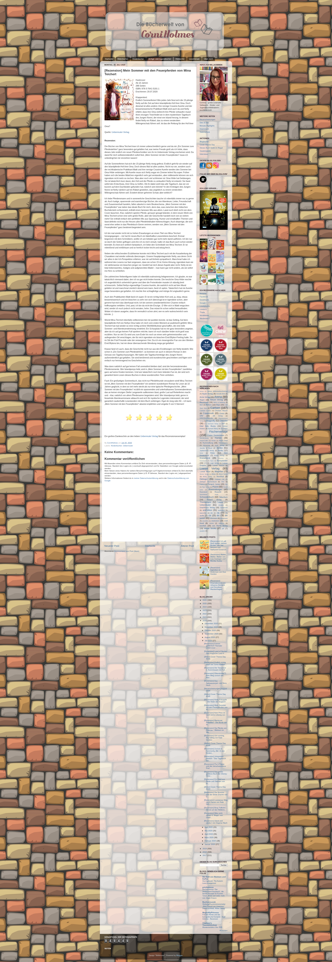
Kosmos (221, 458)
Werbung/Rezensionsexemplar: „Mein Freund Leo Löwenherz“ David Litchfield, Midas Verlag (214, 906)
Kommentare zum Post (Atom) (126, 551)
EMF (223, 424)
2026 (205, 600)
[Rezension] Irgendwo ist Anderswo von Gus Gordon (218, 571)
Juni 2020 (209, 827)
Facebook (204, 297)
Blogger (179, 955)
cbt (209, 515)
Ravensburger (215, 489)
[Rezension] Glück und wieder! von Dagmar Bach (215, 822)
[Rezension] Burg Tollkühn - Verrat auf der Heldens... (215, 809)
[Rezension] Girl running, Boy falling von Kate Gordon (214, 738)
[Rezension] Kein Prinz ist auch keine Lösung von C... (214, 715)
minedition (205, 521)
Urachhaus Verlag (207, 508)
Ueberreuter (128, 446)
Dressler (224, 421)
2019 (205, 849)
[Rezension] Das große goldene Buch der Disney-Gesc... (215, 774)
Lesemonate (194, 59)
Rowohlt (218, 492)
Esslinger (224, 429)
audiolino (221, 510)
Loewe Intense (218, 465)
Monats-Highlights (207, 126)
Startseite (109, 59)
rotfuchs (221, 523)
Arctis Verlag (205, 397)
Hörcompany (223, 443)
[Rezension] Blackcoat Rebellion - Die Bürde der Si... (215, 722)
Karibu (220, 451)
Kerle (201, 453)
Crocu (221, 413)
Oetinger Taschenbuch (208, 482)
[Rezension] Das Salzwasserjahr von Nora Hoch (215, 683)
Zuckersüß (224, 508)
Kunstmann (203, 461)
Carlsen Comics (205, 411)
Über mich (208, 59)
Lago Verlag (214, 463)
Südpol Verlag (214, 500)
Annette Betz (220, 394)
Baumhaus (204, 402)
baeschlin (203, 513)
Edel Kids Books (208, 426)
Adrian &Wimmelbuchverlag (217, 391)
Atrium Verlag (216, 400)
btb (211, 513)
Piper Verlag (206, 487)
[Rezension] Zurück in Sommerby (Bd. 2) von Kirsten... (214, 751)
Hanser (218, 438)
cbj (218, 513)
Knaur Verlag (219, 455)
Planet (215, 487)
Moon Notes (223, 474)
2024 (205, 607)
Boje (218, 405)
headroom (224, 518)
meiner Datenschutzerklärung (146, 478)
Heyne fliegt (223, 441)
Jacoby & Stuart (206, 448)
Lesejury (203, 309)
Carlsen (215, 407)
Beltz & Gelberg (219, 402)
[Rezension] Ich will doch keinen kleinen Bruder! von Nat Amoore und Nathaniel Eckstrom (218, 545)
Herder (213, 440)
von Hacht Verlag (220, 526)
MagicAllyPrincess (210, 913)
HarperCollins (204, 440)
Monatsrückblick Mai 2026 (212, 927)
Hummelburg (208, 443)
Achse (202, 391)
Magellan (219, 471)
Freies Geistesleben (215, 435)
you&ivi (202, 531)
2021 (205, 617)
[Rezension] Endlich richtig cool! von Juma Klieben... (215, 663)
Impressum (204, 129)
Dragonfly (210, 421)
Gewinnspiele (205, 151)
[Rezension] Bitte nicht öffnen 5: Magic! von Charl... (213, 815)
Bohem (209, 405)
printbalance (208, 887)
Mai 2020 (209, 831)
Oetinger (204, 479)
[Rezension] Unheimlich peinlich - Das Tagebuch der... (215, 758)
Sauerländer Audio (209, 494)
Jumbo (219, 448)
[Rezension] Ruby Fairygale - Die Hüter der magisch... (215, 701)
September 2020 (212, 634)
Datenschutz (205, 132)
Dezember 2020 (211, 624)
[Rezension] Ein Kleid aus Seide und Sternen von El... (214, 781)
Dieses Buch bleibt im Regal (211, 148)
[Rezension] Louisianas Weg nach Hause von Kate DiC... (215, 802)
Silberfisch (223, 497)
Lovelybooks (205, 306)
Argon (202, 400)
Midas (214, 474)
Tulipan (220, 502)
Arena (218, 396)
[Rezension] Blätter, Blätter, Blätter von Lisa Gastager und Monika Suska (218, 558)
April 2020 (209, 834)
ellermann (213, 518)
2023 (205, 610)
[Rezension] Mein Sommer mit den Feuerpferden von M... (215, 707)
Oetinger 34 (219, 479)
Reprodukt (203, 492)
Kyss (212, 461)
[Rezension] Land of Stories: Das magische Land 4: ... (215, 652)
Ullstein (221, 505)
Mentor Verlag (204, 474)
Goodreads (204, 300)
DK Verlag (218, 416)
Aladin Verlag (207, 394)
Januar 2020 (210, 844)
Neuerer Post (111, 546)
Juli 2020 (209, 641)
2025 (205, 604)
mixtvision (215, 521)
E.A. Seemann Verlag (211, 423)
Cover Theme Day (207, 145)
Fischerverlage (218, 431)
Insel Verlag (219, 445)
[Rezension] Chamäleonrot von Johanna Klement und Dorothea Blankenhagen (218, 585)
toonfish (203, 526)
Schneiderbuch (207, 497)
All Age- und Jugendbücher (159, 59)
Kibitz (212, 453)
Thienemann (205, 502)
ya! (223, 528)
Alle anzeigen (223, 930)
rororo (211, 523)
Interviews (204, 154)
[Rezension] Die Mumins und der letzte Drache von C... (215, 794)
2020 (205, 621)
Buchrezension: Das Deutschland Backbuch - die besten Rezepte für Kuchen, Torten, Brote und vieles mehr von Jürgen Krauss (213, 893)
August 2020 (210, 637)
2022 (205, 614)
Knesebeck (205, 458)
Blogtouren (204, 142)
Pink (226, 484)
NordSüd (220, 476)
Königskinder (222, 461)
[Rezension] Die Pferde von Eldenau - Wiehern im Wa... (215, 730)
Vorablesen (204, 315)
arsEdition (207, 510)
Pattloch (202, 484)
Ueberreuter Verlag (120, 132)
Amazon (203, 294)
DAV (201, 416)
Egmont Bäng (213, 429)
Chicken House (221, 411)
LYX (205, 463)
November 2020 (211, 627)
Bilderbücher (122, 59)
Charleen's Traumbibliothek (209, 924)
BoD (201, 405)
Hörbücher (180, 59)
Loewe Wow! (205, 472)
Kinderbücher (138, 59)
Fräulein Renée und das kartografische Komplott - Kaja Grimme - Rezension (213, 917)
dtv (218, 515)
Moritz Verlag (207, 476)
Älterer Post (187, 546)
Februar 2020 (210, 841)
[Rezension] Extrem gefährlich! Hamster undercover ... (213, 646)
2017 (205, 855)
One (222, 482)
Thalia (202, 312)
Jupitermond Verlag (207, 451)
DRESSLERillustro (206, 418)
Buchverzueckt (209, 902)
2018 (205, 852)
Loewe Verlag (209, 468)
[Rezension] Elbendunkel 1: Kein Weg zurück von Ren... (215, 675)
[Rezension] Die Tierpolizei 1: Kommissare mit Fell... (215, 669)
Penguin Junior (214, 484)
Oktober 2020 (210, 630)
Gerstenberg (204, 438)
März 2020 (209, 837)
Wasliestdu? (205, 319)
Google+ (203, 303)
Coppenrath (208, 413)
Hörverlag (206, 445)
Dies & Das (204, 123)
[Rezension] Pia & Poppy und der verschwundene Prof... (215, 766)
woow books (210, 528)
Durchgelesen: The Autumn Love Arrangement (212, 882)
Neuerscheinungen (207, 120)
